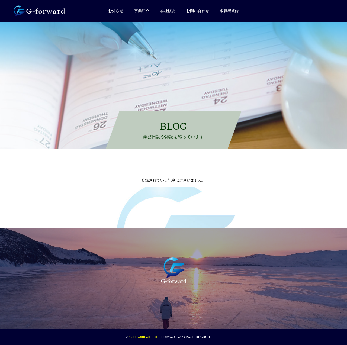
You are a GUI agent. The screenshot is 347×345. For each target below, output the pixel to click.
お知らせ (115, 11)
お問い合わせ (197, 11)
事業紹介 (141, 11)
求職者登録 (229, 11)
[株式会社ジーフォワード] (41, 10)
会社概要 (167, 11)
